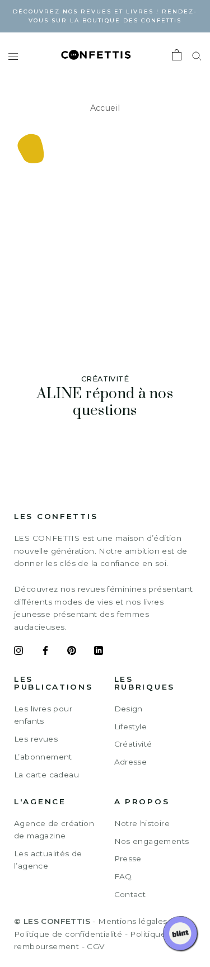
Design (128, 708)
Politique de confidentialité (68, 934)
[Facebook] (45, 652)
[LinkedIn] (98, 652)
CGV (95, 946)
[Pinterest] (71, 652)
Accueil (105, 108)
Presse (128, 858)
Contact (130, 894)
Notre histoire (142, 823)
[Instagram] (18, 652)
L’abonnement (43, 756)
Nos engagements (151, 841)
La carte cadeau (46, 774)
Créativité (133, 743)
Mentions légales (132, 921)
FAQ (123, 876)
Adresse (130, 761)
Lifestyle (130, 726)
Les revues (36, 738)
